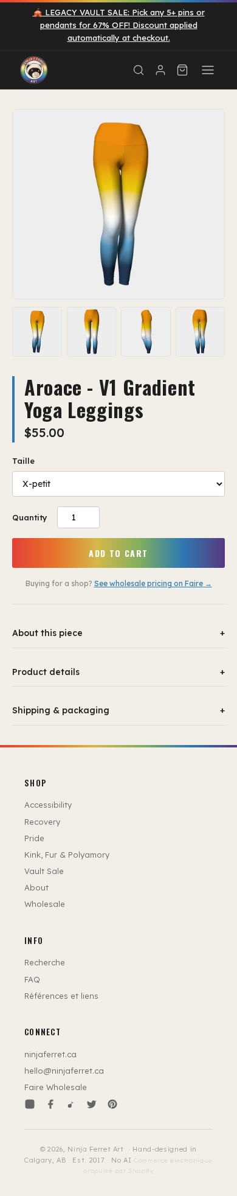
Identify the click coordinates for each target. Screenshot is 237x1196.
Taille (23, 461)
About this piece (118, 633)
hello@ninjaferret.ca (64, 1070)
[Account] (160, 70)
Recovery (42, 822)
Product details (118, 671)
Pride (34, 838)
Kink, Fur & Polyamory (66, 854)
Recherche (44, 962)
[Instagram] (29, 1104)
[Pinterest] (112, 1104)
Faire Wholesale (55, 1087)
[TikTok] (71, 1104)
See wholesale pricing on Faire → (153, 583)
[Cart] (182, 70)
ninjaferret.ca (50, 1054)
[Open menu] (208, 70)
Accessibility (48, 805)
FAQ (32, 979)
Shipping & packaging (118, 710)
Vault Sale (44, 871)
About (36, 887)
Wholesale (44, 904)
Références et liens (61, 996)
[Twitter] (91, 1104)
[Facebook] (50, 1104)
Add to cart (118, 553)
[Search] (138, 70)
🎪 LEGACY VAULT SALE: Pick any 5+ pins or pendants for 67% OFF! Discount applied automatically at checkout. (119, 25)
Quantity (29, 517)
